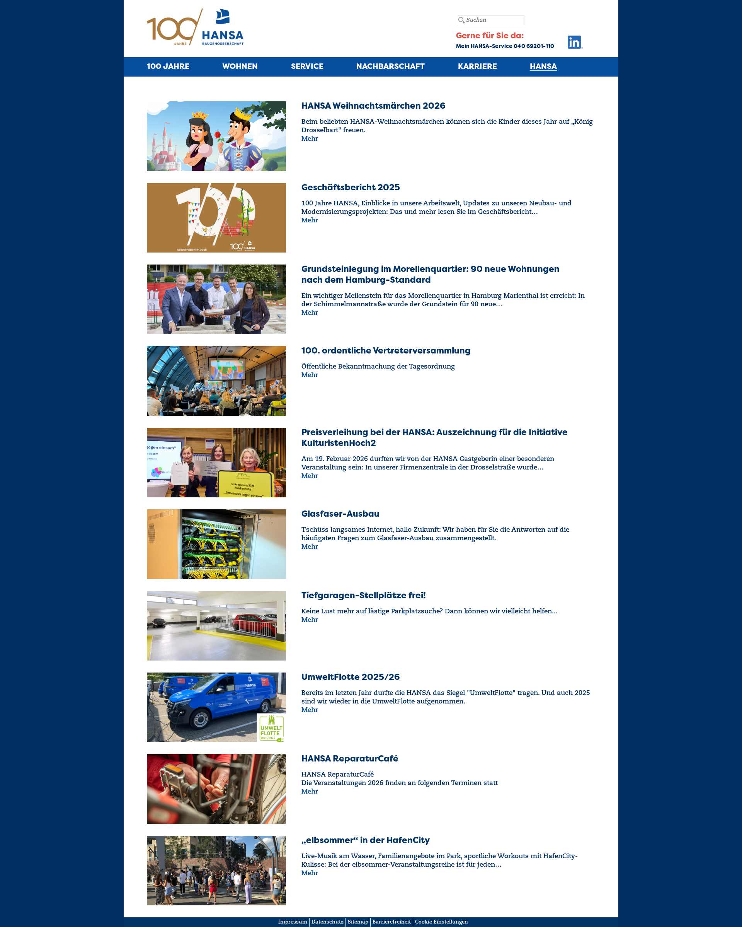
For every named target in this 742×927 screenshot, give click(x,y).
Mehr (309, 139)
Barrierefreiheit (392, 922)
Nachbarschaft (390, 66)
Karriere (477, 66)
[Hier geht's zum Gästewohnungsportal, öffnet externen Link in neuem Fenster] (568, 44)
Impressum (292, 922)
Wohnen (240, 66)
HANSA (543, 66)
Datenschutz (327, 922)
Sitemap (358, 922)
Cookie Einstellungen (441, 922)
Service (307, 66)
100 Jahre (168, 66)
